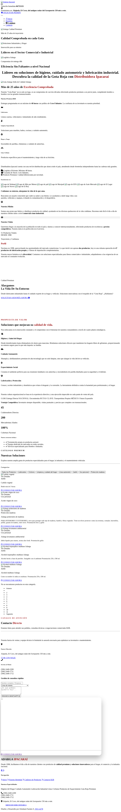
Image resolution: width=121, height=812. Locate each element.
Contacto (9, 25)
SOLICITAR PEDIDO (12, 13)
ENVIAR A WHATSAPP (10, 696)
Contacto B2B (48, 780)
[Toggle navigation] (2, 15)
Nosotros (9, 21)
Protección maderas (98, 472)
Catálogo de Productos (32, 780)
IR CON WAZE (9, 658)
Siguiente (9, 614)
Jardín (75, 472)
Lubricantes (22, 472)
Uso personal (84, 472)
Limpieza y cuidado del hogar (47, 472)
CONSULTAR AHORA (12, 490)
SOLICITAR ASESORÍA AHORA (14, 298)
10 (7, 610)
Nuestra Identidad (15, 780)
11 (7, 612)
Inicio (10, 19)
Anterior (9, 588)
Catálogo (11, 23)
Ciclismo (32, 472)
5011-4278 (39, 809)
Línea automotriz (65, 472)
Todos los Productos (9, 472)
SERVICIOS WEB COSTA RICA (16, 805)
